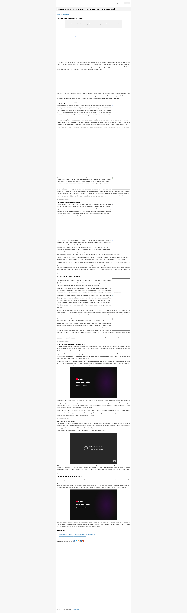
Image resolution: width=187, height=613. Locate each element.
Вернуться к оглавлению (63, 199)
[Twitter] (76, 541)
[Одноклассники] (78, 541)
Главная (58, 14)
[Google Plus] (83, 541)
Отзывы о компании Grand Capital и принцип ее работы (72, 536)
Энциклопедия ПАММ (107, 9)
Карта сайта (76, 609)
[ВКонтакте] (74, 541)
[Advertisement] (93, 32)
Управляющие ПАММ (92, 9)
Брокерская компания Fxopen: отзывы (68, 532)
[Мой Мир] (81, 541)
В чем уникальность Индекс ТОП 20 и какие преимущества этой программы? (77, 534)
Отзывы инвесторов (64, 9)
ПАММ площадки (78, 9)
